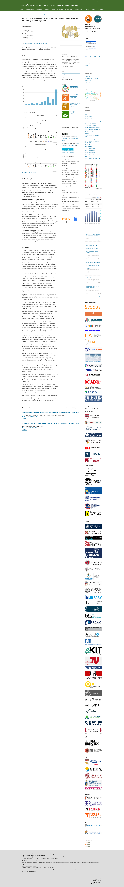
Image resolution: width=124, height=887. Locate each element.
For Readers (87, 76)
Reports (87, 9)
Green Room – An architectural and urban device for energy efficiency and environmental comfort (50, 423)
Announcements (79, 9)
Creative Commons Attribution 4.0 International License (70, 138)
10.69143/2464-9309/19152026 (29, 416)
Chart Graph (25, 172)
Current (47, 9)
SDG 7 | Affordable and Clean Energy (93, 129)
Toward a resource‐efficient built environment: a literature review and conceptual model (93, 234)
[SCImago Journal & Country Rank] (93, 56)
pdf (25, 429)
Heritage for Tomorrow (91, 278)
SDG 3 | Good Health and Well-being (93, 121)
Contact (93, 9)
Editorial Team (39, 9)
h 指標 (86, 204)
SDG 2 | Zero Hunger (89, 118)
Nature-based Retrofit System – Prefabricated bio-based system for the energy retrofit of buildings (50, 412)
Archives (53, 9)
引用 (86, 201)
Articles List (60, 9)
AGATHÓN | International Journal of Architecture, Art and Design (49, 5)
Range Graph (32, 172)
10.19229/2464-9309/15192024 (29, 427)
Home (21, 9)
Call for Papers (68, 9)
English (86, 67)
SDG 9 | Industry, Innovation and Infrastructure (74, 96)
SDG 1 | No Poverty (89, 116)
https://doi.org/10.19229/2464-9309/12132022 (36, 43)
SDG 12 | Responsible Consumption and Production (75, 105)
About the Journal (29, 9)
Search (101, 9)
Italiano (86, 65)
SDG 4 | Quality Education (90, 123)
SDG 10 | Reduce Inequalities (91, 139)
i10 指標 (87, 206)
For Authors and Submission (91, 78)
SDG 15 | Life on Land (90, 152)
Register (98, 1)
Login (103, 1)
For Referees (88, 80)
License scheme (65, 152)
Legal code (71, 152)
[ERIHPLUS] (93, 401)
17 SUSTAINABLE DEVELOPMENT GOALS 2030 (75, 87)
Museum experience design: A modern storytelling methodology (93, 287)
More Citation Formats (68, 66)
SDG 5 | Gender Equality (90, 125)
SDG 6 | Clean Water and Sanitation (92, 127)
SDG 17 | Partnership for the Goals (92, 158)
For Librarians (88, 83)
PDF (65, 43)
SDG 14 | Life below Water (90, 150)
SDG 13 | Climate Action (90, 148)
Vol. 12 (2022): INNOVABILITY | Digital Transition (42, 14)
